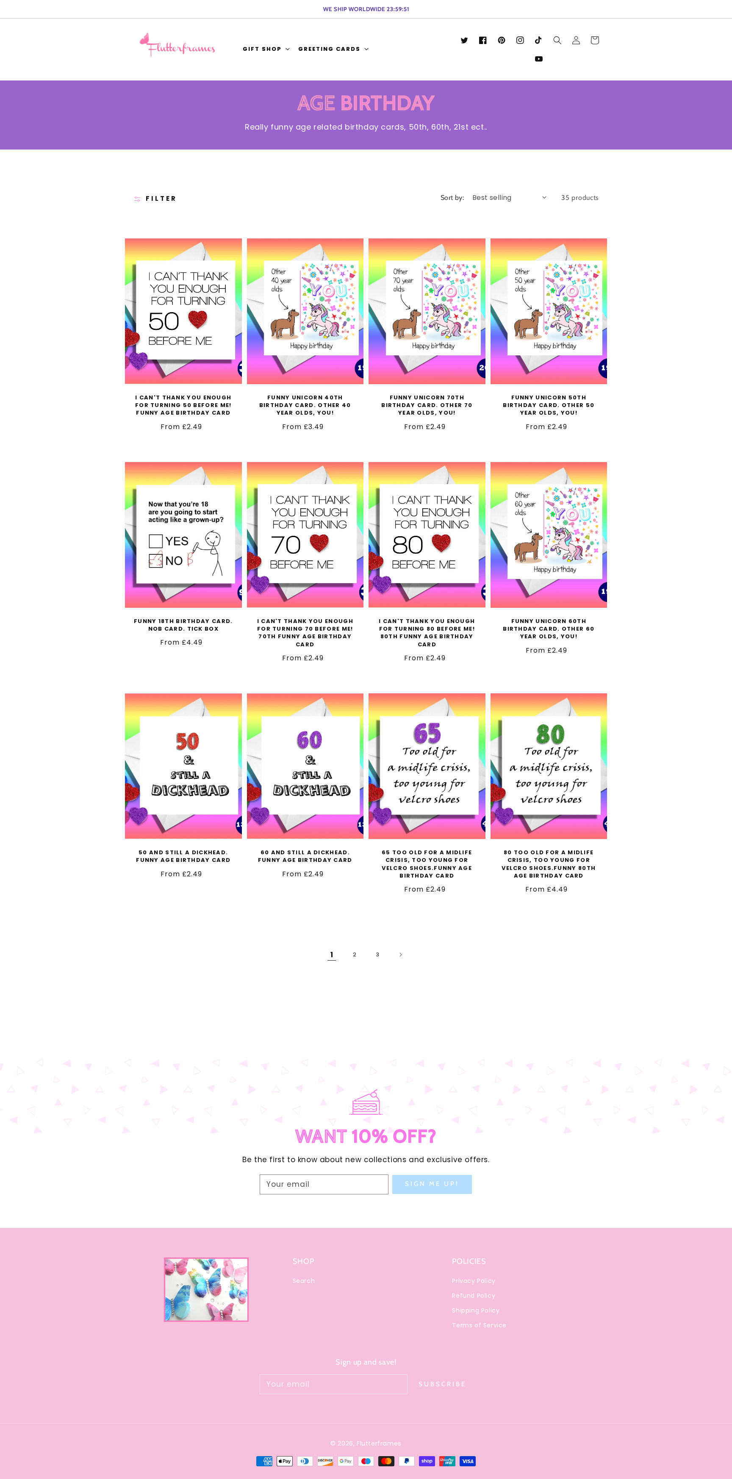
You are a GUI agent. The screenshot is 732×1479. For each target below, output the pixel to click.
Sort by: (452, 198)
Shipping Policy (475, 1310)
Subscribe (442, 1384)
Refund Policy (473, 1295)
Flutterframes (379, 1443)
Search (304, 1281)
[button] (265, 49)
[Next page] (400, 954)
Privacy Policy (473, 1281)
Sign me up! (432, 1184)
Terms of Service (479, 1325)
